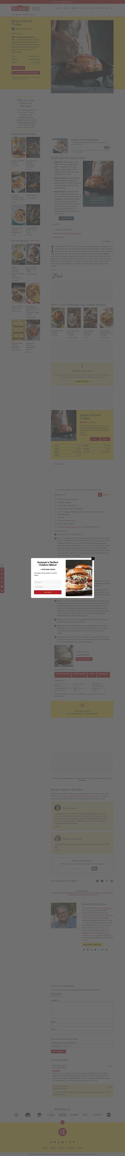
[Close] (93, 558)
